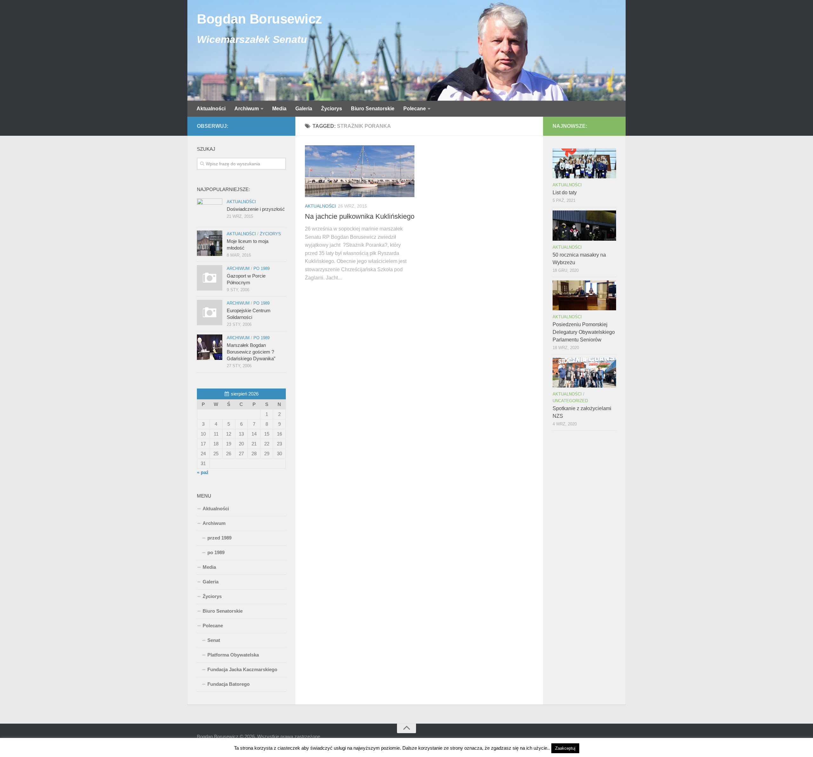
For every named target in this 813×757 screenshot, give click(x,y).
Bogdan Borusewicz (259, 18)
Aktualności (211, 108)
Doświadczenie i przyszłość (256, 209)
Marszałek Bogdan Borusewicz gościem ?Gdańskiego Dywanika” (251, 351)
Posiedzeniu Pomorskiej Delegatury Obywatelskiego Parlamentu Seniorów (584, 332)
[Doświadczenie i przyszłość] (209, 211)
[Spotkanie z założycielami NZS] (584, 373)
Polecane (414, 108)
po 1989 (261, 268)
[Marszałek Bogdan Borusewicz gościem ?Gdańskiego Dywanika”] (209, 347)
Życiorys (331, 108)
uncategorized (570, 400)
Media (279, 108)
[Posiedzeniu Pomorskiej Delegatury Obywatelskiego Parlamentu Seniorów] (584, 295)
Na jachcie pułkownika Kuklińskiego (359, 216)
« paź (203, 472)
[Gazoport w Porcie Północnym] (209, 278)
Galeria (303, 108)
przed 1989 (219, 537)
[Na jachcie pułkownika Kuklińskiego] (359, 171)
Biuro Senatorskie (372, 108)
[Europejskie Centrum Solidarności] (209, 312)
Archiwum (246, 108)
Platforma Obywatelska (233, 654)
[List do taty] (584, 163)
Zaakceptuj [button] (565, 748)
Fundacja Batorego (228, 684)
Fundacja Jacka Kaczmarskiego (242, 669)
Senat (213, 640)
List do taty (565, 192)
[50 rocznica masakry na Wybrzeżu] (584, 225)
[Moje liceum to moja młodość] (209, 243)
